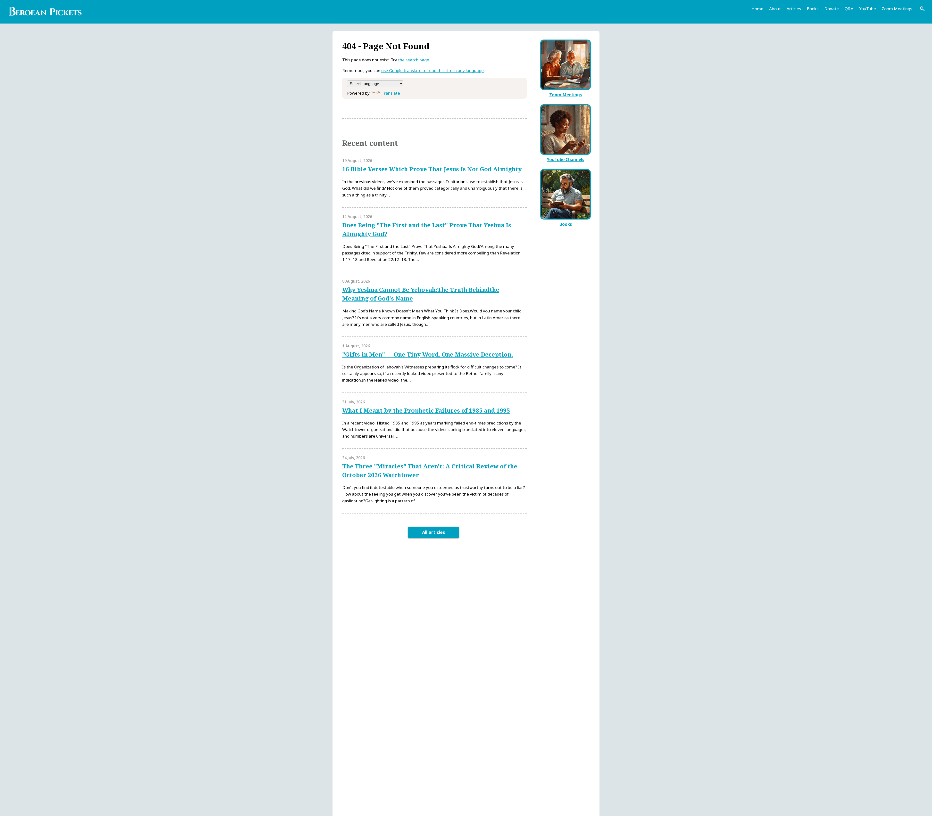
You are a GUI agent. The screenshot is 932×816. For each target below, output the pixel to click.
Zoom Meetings (897, 8)
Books (812, 8)
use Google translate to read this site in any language (432, 70)
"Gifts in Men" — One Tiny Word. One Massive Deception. (427, 354)
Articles (794, 8)
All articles (433, 532)
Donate (831, 8)
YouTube (867, 8)
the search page (413, 60)
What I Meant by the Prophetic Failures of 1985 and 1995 (426, 410)
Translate (391, 93)
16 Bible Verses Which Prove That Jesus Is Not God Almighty (432, 169)
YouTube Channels (565, 159)
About (775, 8)
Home (757, 8)
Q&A (849, 8)
